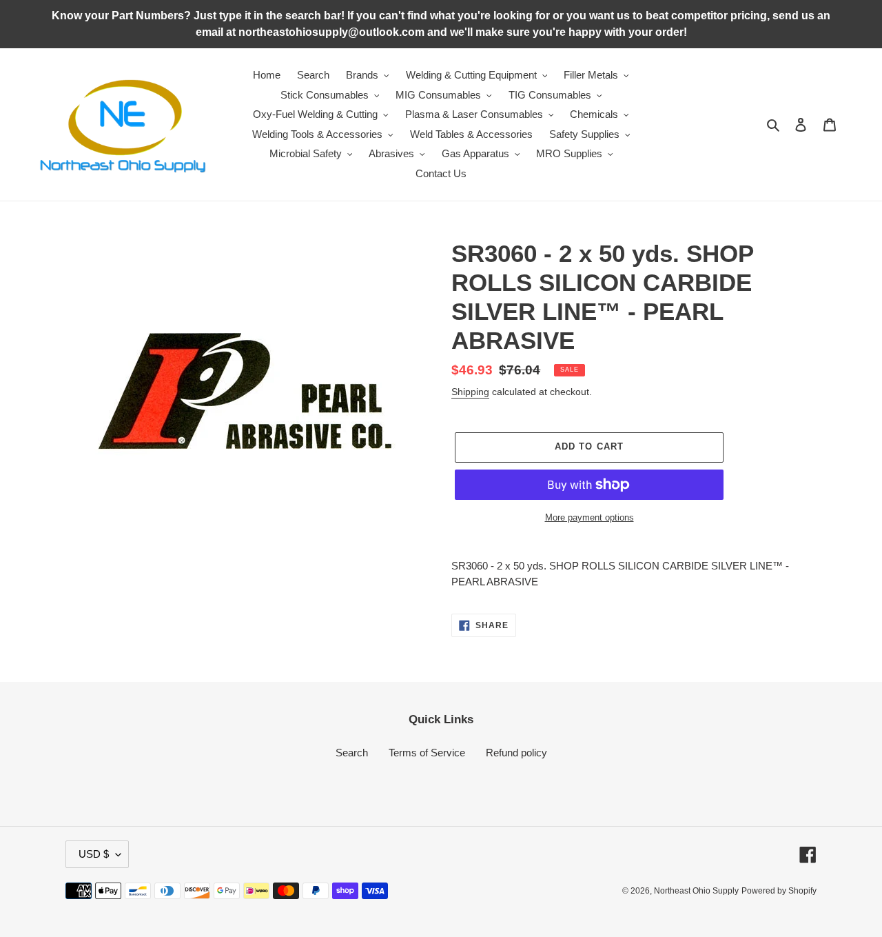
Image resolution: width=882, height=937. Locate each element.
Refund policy (516, 752)
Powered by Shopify (779, 891)
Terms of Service (427, 752)
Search (352, 752)
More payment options (589, 517)
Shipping (470, 391)
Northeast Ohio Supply (696, 891)
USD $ (94, 854)
